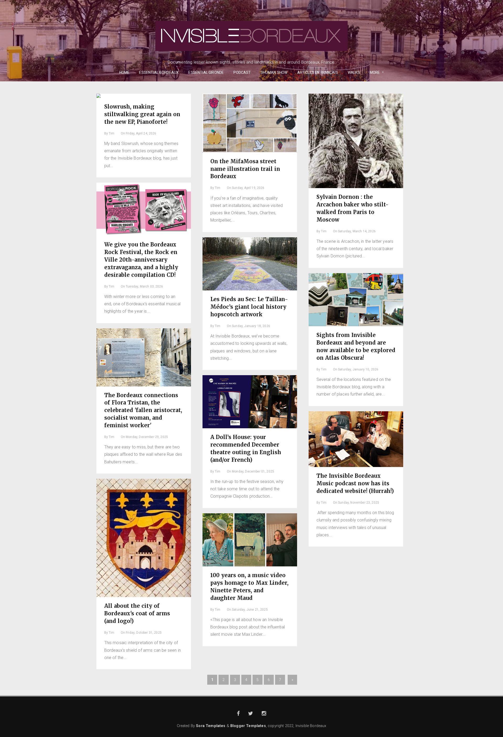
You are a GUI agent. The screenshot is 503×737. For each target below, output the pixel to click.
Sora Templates (210, 726)
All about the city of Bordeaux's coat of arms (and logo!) (137, 613)
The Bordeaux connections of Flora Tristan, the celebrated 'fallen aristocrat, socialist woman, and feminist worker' (143, 410)
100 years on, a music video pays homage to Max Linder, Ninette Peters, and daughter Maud (249, 586)
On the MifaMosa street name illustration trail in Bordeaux (245, 169)
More (373, 72)
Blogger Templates (248, 726)
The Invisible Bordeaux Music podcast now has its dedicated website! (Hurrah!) (355, 483)
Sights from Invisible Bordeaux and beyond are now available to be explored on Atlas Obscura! (355, 346)
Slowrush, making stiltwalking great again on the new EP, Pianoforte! (142, 114)
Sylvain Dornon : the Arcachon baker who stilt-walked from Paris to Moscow (352, 208)
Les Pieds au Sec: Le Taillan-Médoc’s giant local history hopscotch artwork (249, 307)
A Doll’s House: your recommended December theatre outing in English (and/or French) (245, 448)
